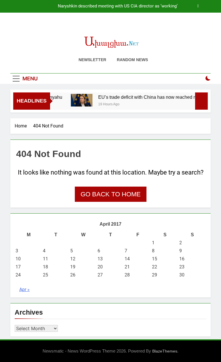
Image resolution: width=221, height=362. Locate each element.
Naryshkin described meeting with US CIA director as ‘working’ (118, 6)
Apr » (24, 289)
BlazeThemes (164, 351)
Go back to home (111, 194)
